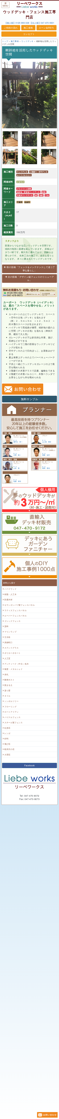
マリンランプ (10, 631)
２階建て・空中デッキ (38, 172)
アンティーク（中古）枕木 (16, 663)
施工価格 (28, 27)
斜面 (44, 192)
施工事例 (15, 41)
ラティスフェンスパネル (15, 610)
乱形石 (7, 727)
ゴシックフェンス (12, 620)
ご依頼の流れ (11, 27)
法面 (41, 195)
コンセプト (29, 34)
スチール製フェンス (13, 722)
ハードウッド (10, 588)
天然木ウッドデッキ (25, 195)
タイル (7, 695)
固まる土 (8, 685)
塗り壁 (7, 690)
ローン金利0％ (46, 27)
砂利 (6, 738)
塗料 (6, 626)
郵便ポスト (9, 679)
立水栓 (7, 636)
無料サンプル (29, 399)
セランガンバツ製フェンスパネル (19, 604)
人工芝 (7, 658)
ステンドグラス (11, 647)
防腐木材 (8, 599)
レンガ (7, 733)
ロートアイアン (11, 711)
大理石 (7, 754)
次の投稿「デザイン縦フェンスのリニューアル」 (31, 278)
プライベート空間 (24, 188)
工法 (47, 195)
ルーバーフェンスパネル (15, 615)
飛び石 (7, 743)
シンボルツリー (11, 701)
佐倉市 (27, 202)
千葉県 (19, 202)
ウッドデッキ (27, 41)
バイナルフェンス (12, 717)
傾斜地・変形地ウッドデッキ (28, 192)
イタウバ (20, 182)
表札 (6, 674)
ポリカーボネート (12, 652)
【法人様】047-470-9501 (42, 22)
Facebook (29, 765)
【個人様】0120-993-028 (17, 22)
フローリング (10, 706)
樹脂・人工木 (10, 594)
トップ (5, 41)
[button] (6, 95)
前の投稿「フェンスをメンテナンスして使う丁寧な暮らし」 (31, 268)
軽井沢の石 (9, 749)
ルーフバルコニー (24, 175)
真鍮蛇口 (8, 642)
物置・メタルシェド (13, 668)
